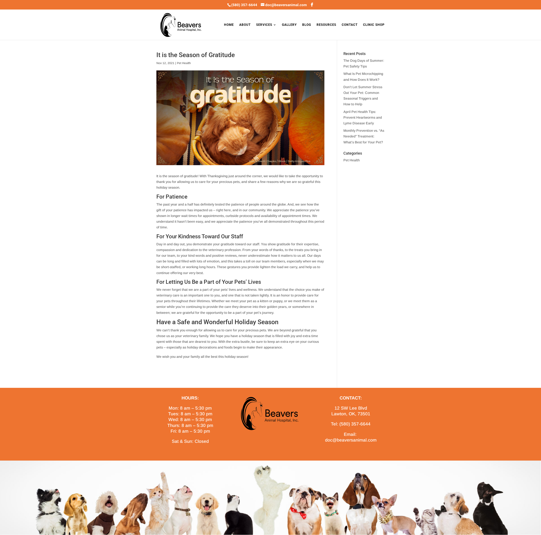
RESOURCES (326, 25)
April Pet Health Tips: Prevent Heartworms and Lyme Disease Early (362, 117)
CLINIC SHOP (374, 25)
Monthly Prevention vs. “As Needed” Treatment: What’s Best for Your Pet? (363, 136)
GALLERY (289, 25)
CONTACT (350, 25)
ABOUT (245, 25)
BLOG (306, 25)
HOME (229, 25)
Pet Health (184, 63)
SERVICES (264, 25)
